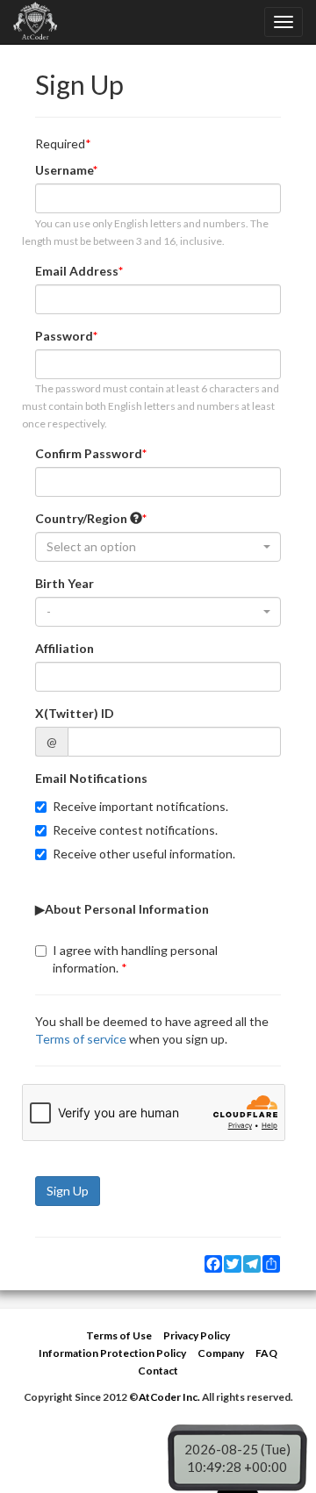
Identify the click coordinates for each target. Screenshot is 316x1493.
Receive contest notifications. (135, 829)
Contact (158, 1370)
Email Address (76, 270)
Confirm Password (88, 453)
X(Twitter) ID (74, 713)
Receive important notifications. (140, 806)
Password (64, 335)
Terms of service (80, 1038)
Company (221, 1353)
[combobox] (158, 547)
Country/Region (82, 518)
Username (64, 169)
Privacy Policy (196, 1335)
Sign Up (68, 1190)
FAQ (266, 1353)
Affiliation (64, 648)
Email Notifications (91, 778)
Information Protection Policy (112, 1353)
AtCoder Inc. (169, 1396)
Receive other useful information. (144, 853)
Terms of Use (119, 1335)
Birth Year (64, 583)
